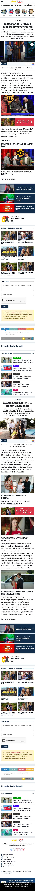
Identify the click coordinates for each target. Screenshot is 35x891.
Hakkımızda (18, 871)
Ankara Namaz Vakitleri (9, 857)
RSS (4, 882)
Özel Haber (18, 5)
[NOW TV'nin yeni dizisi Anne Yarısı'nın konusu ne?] (26, 235)
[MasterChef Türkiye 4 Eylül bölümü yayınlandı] (17, 51)
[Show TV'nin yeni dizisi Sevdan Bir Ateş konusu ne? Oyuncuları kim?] (9, 266)
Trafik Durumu (7, 859)
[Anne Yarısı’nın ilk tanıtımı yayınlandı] (26, 266)
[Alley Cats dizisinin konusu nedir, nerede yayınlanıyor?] (9, 251)
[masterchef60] (17, 105)
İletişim (10, 871)
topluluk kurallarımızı (16, 312)
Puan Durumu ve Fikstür (9, 861)
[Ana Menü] (2, 1)
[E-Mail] (12, 221)
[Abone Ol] (33, 64)
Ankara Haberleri (7, 5)
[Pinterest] (17, 849)
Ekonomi (16, 365)
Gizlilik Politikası (27, 871)
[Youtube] (23, 849)
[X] (14, 849)
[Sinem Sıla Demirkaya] (5, 219)
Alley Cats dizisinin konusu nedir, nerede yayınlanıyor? (9, 258)
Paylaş (5, 63)
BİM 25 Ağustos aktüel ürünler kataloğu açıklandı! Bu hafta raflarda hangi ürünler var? (22, 369)
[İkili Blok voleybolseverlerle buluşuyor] (26, 251)
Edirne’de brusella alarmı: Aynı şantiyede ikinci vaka (23, 393)
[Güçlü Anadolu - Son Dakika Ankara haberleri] (17, 1)
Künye (4, 871)
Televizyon (17, 20)
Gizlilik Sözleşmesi (7, 873)
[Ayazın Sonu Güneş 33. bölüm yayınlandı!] (17, 428)
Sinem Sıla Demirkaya (9, 67)
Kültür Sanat (17, 357)
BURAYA (12, 504)
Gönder (5, 306)
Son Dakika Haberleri (8, 865)
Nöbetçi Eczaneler (8, 854)
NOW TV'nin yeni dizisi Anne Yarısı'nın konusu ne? (22, 385)
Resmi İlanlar (28, 5)
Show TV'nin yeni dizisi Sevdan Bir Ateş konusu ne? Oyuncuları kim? (8, 274)
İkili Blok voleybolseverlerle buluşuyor (23, 258)
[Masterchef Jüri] (17, 159)
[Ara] (32, 2)
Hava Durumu (6, 856)
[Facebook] (11, 849)
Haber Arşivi (6, 866)
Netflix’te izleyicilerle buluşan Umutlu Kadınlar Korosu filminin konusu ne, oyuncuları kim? (22, 361)
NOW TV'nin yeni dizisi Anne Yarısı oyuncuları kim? (7, 242)
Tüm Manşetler (7, 863)
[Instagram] (20, 849)
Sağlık (15, 389)
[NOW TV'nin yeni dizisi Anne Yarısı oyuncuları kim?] (9, 235)
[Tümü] (33, 353)
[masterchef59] (6, 140)
